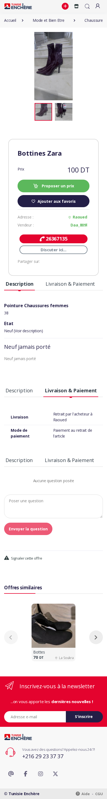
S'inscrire (84, 716)
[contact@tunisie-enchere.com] (11, 774)
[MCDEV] (18, 6)
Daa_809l (79, 225)
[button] (66, 6)
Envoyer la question (28, 528)
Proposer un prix (57, 185)
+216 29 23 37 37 (42, 756)
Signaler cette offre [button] (26, 558)
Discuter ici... (53, 249)
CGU (99, 793)
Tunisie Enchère (24, 793)
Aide (85, 793)
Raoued (80, 217)
